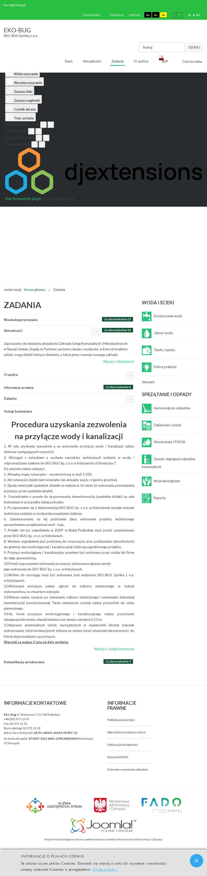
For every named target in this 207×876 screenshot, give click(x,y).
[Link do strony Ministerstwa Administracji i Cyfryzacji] (111, 805)
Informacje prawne (19, 388)
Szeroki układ (179, 15)
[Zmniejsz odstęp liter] (34, 144)
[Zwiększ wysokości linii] (46, 138)
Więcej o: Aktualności (118, 361)
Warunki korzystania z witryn (126, 732)
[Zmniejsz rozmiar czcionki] (31, 131)
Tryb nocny (116, 14)
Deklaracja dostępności (122, 744)
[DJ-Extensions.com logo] (103, 193)
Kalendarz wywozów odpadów (127, 769)
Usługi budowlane (18, 411)
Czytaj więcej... (105, 869)
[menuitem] (68, 61)
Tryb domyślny (90, 14)
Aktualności (13, 331)
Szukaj (194, 47)
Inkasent (148, 382)
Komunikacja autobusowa (24, 662)
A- (189, 14)
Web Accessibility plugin (23, 199)
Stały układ (174, 15)
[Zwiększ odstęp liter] (42, 144)
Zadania (10, 398)
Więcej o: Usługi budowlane (114, 649)
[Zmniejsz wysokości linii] (39, 138)
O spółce (11, 375)
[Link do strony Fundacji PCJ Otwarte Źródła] (104, 825)
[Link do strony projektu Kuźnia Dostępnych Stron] (54, 805)
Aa (147, 14)
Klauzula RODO (117, 757)
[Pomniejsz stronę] (43, 124)
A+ (198, 14)
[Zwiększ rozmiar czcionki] (38, 131)
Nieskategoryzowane (21, 320)
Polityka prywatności (121, 720)
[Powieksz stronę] (50, 124)
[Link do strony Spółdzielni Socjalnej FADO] (161, 805)
